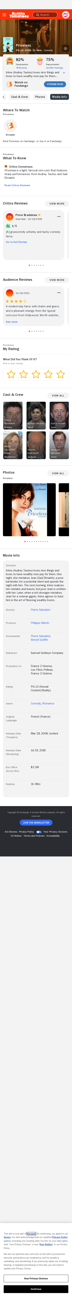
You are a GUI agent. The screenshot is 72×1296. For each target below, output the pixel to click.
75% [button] (50, 60)
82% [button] (20, 60)
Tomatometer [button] (22, 64)
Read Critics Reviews (17, 185)
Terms (7, 1237)
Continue (36, 1289)
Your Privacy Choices (55, 831)
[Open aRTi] (66, 15)
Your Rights (46, 1244)
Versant (31, 1233)
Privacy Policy (60, 1237)
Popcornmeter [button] (52, 64)
